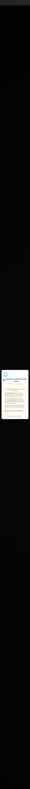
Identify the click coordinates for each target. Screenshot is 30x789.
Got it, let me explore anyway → (15, 416)
